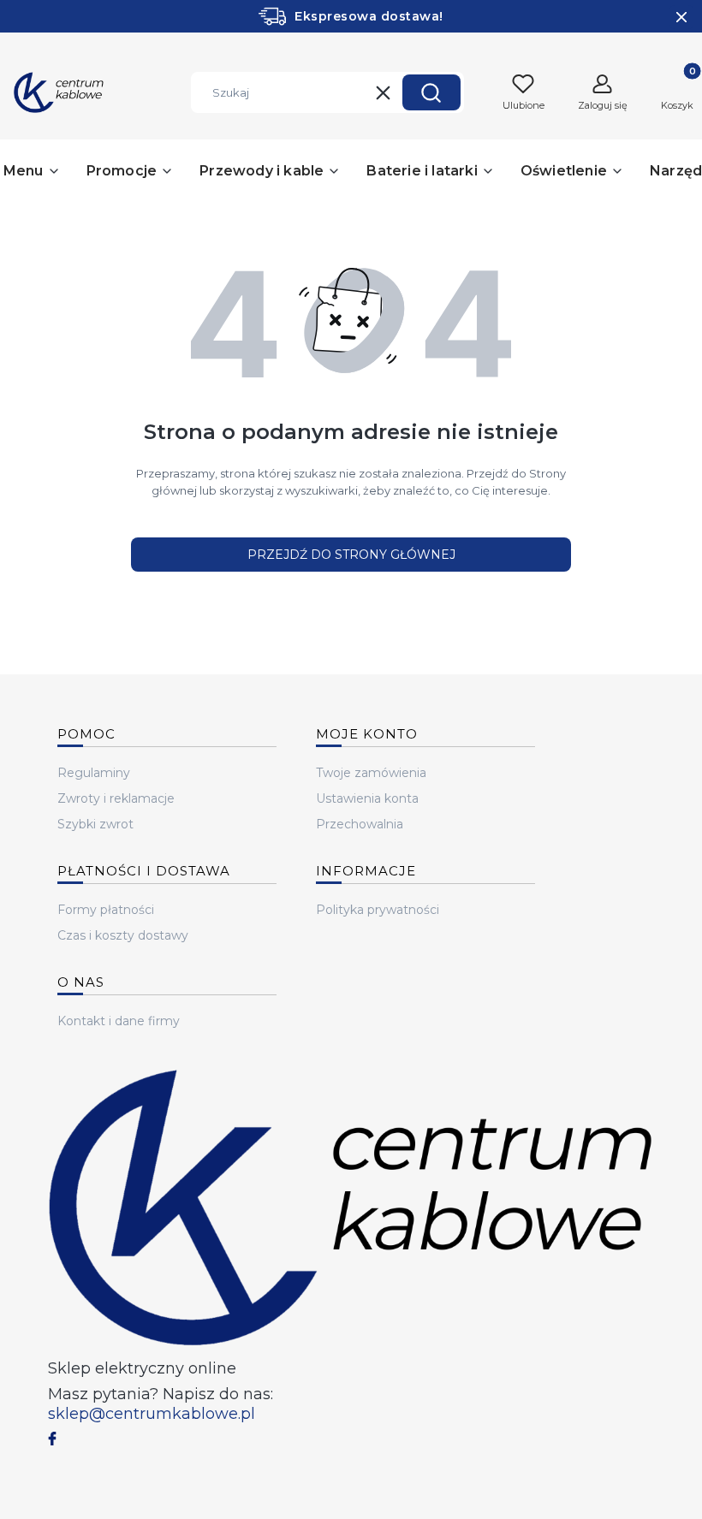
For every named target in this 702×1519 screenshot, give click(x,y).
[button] (431, 92)
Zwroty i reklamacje (116, 798)
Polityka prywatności (377, 909)
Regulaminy (93, 772)
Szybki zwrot (95, 824)
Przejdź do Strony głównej (351, 554)
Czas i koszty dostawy (122, 935)
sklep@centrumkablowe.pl (151, 1413)
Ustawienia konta (367, 798)
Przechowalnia (359, 824)
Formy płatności (105, 909)
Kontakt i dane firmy (118, 1021)
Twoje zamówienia (371, 772)
